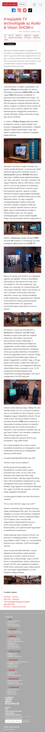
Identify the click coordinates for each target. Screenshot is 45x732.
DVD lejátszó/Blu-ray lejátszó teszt (17, 662)
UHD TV (19, 36)
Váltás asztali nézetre (12, 727)
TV (5, 36)
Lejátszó (13, 660)
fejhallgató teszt (12, 653)
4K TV (11, 36)
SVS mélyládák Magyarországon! (17, 602)
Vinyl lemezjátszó (12, 666)
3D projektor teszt (12, 682)
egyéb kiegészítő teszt (14, 675)
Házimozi (13, 629)
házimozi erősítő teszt (14, 631)
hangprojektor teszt (13, 644)
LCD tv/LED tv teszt (13, 689)
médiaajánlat (9, 713)
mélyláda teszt (11, 643)
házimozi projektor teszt (14, 680)
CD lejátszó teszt (12, 665)
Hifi (10, 619)
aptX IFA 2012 (9, 604)
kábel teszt (10, 673)
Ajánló (9, 698)
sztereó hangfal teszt (13, 640)
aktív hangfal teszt (12, 646)
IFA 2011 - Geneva (11, 597)
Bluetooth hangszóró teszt (15, 641)
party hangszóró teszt (14, 648)
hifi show (27, 38)
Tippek (8, 700)
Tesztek (9, 617)
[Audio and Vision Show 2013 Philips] (22, 76)
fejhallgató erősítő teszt (14, 656)
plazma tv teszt (12, 691)
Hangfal (12, 636)
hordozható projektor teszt (15, 684)
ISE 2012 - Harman (11, 599)
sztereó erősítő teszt (13, 621)
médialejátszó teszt (13, 663)
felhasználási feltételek (13, 715)
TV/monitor (14, 687)
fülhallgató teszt (12, 655)
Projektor (14, 679)
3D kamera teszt (12, 672)
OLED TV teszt (12, 694)
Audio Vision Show (15, 38)
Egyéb (11, 670)
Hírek (8, 702)
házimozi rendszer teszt (14, 633)
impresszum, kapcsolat (13, 711)
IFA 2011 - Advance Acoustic (15, 607)
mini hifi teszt (11, 622)
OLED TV (27, 36)
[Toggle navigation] (34, 4)
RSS (6, 709)
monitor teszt (11, 692)
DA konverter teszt (13, 624)
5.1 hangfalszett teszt (13, 638)
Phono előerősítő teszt (14, 626)
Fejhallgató (14, 651)
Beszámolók (12, 704)
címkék (7, 707)
